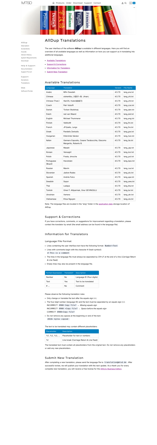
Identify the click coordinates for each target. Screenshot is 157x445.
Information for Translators (58, 68)
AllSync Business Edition (110, 369)
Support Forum (26, 72)
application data (106, 204)
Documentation (26, 69)
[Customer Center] (122, 3)
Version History (26, 55)
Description (25, 46)
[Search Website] (125, 3)
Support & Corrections (56, 64)
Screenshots (25, 49)
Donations (24, 80)
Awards (23, 52)
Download (24, 61)
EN (134, 3)
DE (130, 3)
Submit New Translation (57, 72)
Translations (25, 83)
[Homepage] (53, 3)
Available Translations (56, 60)
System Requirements (29, 58)
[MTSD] (27, 3)
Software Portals (27, 91)
